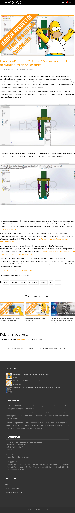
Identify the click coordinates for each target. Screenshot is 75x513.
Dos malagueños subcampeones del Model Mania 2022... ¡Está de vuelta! (36, 387)
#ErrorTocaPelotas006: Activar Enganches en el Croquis (10, 320)
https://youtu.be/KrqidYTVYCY (11, 229)
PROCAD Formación (18, 7)
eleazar (43, 282)
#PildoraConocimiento (18, 282)
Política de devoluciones (14, 492)
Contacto (8, 484)
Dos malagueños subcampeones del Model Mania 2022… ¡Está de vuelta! (62, 321)
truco (57, 282)
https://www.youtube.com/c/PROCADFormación (21, 271)
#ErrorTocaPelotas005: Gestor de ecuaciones (28, 381)
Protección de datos (12, 488)
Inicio (7, 7)
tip (51, 282)
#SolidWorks (33, 282)
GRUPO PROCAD (28, 69)
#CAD (6, 282)
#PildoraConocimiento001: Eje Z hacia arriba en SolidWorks (32, 348)
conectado (21, 340)
